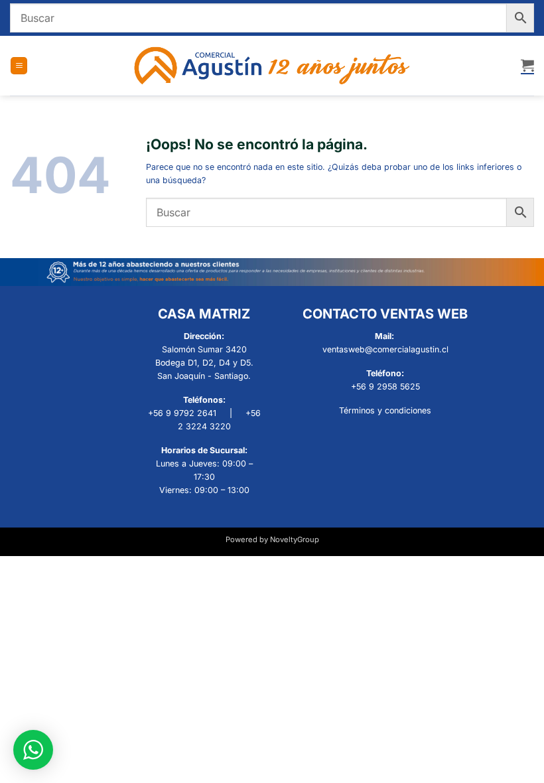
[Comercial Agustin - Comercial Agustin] (272, 66)
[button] (19, 65)
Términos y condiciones (385, 410)
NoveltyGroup (294, 539)
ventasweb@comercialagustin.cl (385, 349)
